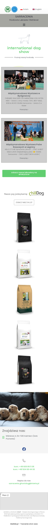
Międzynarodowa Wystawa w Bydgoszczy (24, 94)
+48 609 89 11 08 (26, 466)
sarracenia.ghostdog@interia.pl (24, 483)
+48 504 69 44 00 (26, 469)
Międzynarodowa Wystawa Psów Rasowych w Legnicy (24, 145)
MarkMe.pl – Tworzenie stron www (24, 524)
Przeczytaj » (24, 109)
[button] (24, 173)
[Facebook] (24, 449)
